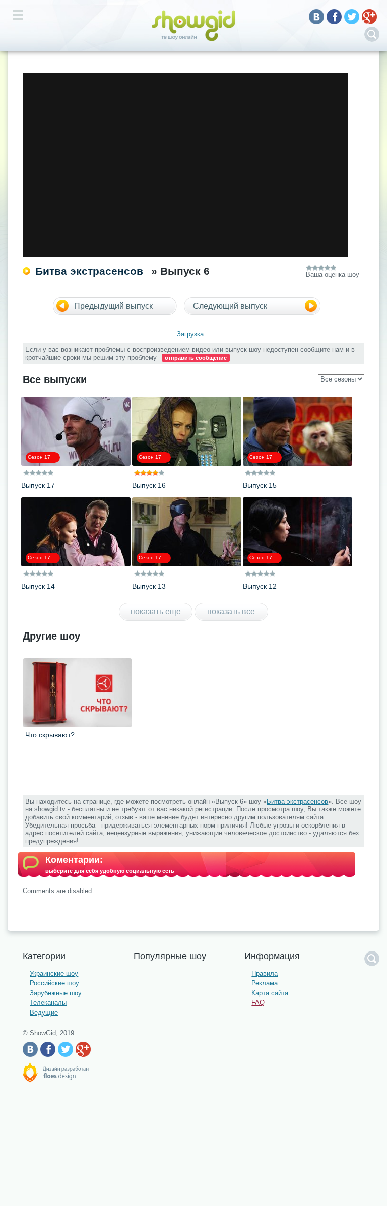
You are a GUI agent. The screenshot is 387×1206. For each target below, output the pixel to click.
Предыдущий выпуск (113, 306)
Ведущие (44, 1013)
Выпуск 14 (38, 586)
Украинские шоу (54, 973)
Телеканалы (48, 1002)
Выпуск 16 (149, 485)
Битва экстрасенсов (89, 271)
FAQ (258, 1002)
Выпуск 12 (260, 586)
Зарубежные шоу (56, 993)
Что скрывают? (50, 735)
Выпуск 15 (260, 485)
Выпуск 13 (149, 586)
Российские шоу (54, 983)
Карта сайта (269, 993)
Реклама (264, 983)
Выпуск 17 (38, 485)
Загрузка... (193, 334)
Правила (264, 973)
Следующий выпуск (230, 306)
